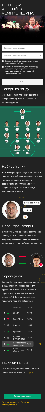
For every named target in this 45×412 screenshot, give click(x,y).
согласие (8, 69)
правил (7, 63)
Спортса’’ (30, 372)
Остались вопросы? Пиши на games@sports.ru (15, 403)
